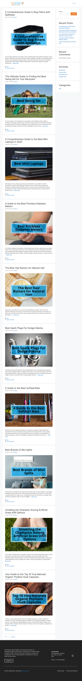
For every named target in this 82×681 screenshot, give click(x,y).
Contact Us (9, 660)
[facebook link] (73, 656)
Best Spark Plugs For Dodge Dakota (24, 328)
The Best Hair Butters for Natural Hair (25, 268)
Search (61, 11)
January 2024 (62, 72)
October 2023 (62, 76)
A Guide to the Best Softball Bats (22, 388)
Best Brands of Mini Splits (18, 449)
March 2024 (62, 70)
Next (13, 636)
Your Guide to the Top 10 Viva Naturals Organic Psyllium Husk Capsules (25, 575)
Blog (8, 66)
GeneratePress (25, 671)
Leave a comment (10, 68)
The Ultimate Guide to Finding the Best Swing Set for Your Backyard (25, 77)
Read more (16, 63)
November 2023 (63, 74)
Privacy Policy (60, 671)
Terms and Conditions (72, 671)
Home (74, 3)
